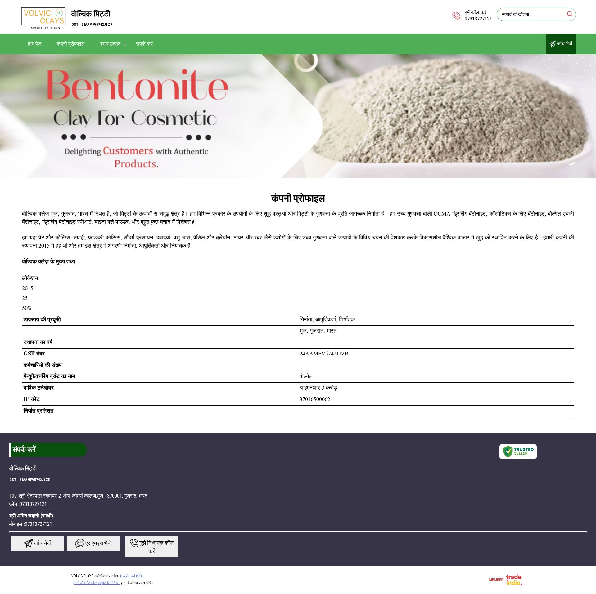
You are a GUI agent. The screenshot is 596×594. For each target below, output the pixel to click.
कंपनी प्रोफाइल (71, 44)
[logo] (43, 29)
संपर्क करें (144, 44)
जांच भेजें (564, 44)
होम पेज (34, 44)
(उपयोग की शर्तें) (131, 576)
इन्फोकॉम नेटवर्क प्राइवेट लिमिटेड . (96, 583)
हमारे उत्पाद (110, 44)
